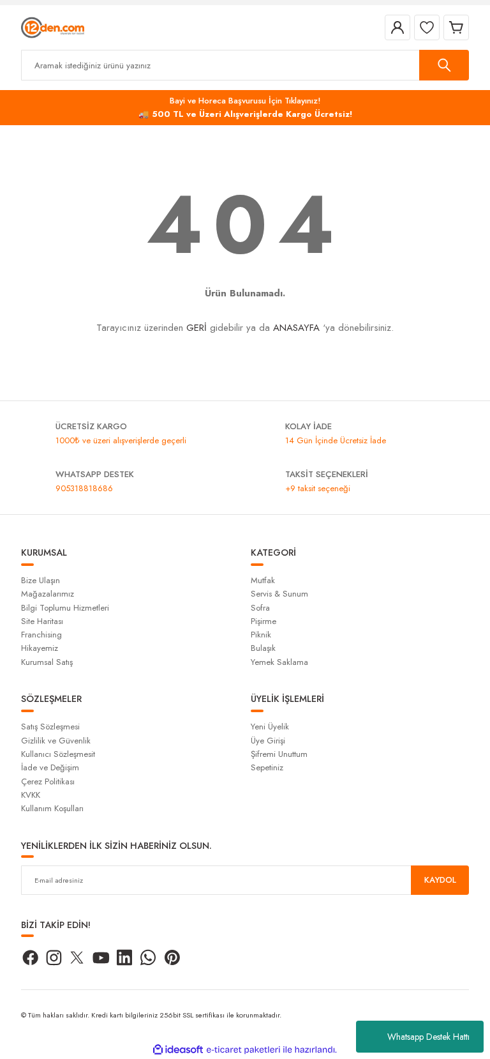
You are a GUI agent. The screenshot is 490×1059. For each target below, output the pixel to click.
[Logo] (52, 27)
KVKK (30, 795)
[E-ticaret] (243, 1049)
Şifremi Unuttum (279, 754)
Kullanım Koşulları (52, 808)
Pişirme (263, 621)
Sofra (260, 608)
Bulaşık (263, 648)
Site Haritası (42, 621)
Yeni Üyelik (270, 726)
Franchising (41, 635)
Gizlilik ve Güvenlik (56, 741)
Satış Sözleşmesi (50, 726)
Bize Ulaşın (40, 580)
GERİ (196, 328)
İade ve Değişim (50, 767)
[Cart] (456, 27)
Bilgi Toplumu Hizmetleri (65, 608)
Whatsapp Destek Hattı (428, 1036)
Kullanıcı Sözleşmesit (58, 754)
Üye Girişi (268, 741)
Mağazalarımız (47, 594)
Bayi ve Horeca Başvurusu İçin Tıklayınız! (245, 101)
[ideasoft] (178, 1050)
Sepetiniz (267, 767)
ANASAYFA (296, 328)
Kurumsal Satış (47, 662)
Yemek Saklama (279, 662)
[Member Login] (397, 27)
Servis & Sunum (279, 594)
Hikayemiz (39, 648)
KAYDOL (440, 880)
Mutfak (263, 580)
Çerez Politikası (48, 781)
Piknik (261, 635)
